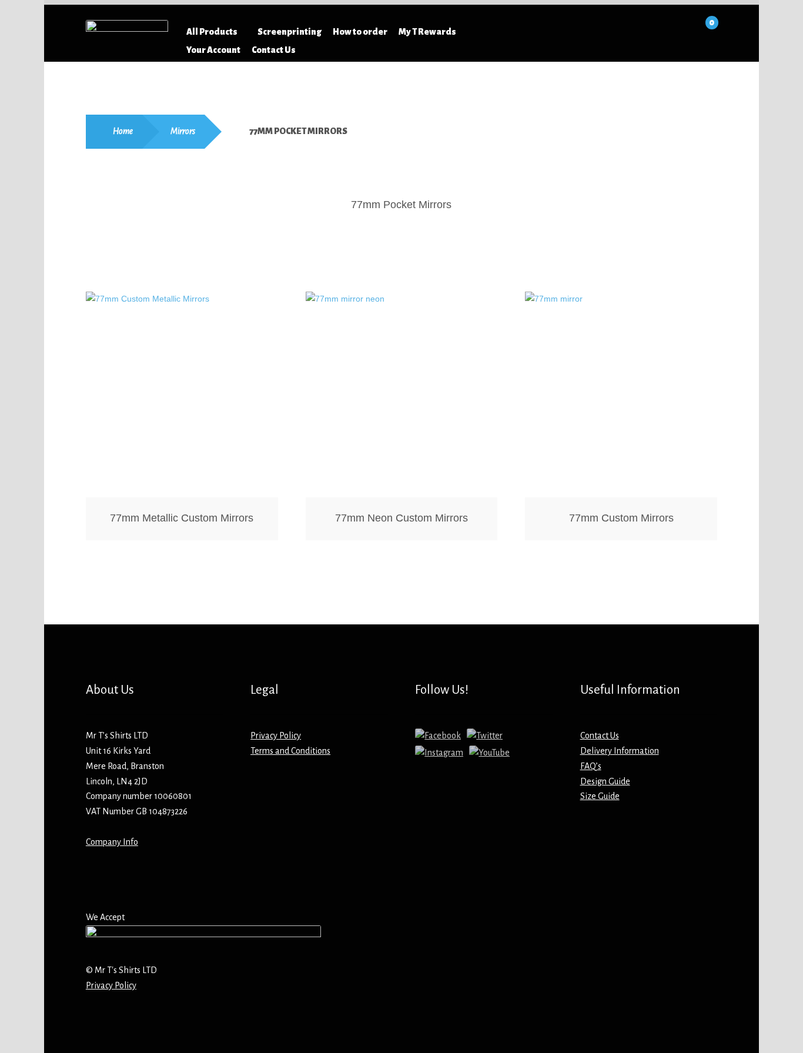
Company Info (112, 842)
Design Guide (605, 781)
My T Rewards (427, 31)
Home (123, 131)
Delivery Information (619, 751)
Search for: (538, 31)
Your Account (213, 50)
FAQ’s (590, 766)
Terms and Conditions (290, 751)
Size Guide (600, 796)
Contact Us (274, 50)
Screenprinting (289, 31)
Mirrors (182, 131)
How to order (360, 31)
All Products (211, 31)
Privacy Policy (275, 735)
